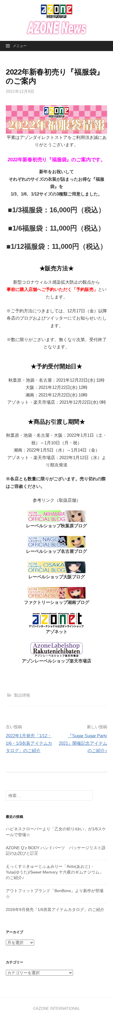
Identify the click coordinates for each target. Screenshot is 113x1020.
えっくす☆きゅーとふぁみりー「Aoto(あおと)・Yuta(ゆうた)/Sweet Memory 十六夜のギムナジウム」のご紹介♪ (54, 872)
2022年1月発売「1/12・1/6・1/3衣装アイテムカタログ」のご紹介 (29, 743)
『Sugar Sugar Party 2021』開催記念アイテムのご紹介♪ (83, 743)
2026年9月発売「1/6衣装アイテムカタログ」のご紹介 (55, 909)
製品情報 (22, 695)
